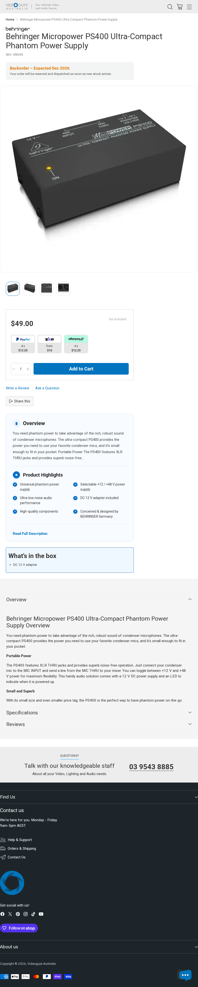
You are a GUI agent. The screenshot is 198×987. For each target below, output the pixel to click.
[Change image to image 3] (47, 289)
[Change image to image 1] (13, 289)
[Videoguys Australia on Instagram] (25, 915)
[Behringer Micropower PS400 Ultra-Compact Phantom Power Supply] (99, 179)
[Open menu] (189, 7)
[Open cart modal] (179, 7)
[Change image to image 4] (64, 289)
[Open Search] (170, 7)
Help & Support (20, 840)
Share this (22, 401)
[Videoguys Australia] (33, 6)
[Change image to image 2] (30, 289)
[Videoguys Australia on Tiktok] (33, 915)
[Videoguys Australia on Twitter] (10, 915)
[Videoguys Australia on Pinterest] (18, 915)
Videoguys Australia (41, 963)
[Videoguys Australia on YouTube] (41, 915)
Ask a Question (47, 388)
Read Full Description (30, 533)
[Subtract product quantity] (13, 369)
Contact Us (17, 857)
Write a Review (17, 388)
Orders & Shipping (22, 848)
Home (10, 19)
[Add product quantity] (27, 369)
